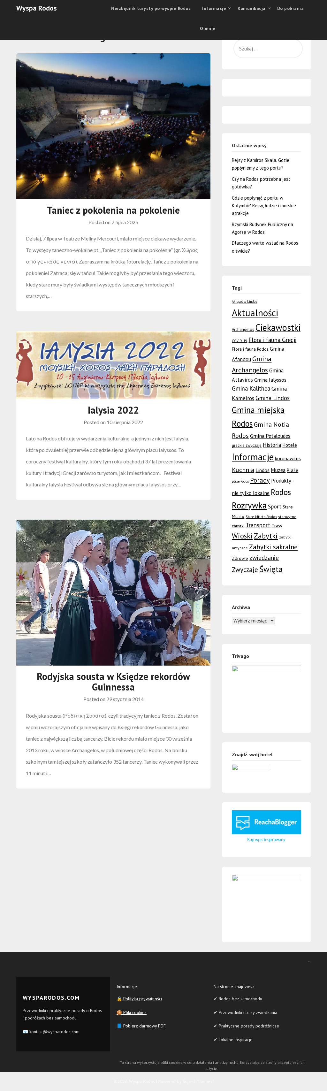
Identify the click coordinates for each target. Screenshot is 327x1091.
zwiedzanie (264, 557)
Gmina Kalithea (251, 388)
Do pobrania (290, 8)
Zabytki (266, 535)
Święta (271, 569)
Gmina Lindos (272, 398)
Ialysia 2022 (113, 410)
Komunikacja (252, 8)
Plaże (292, 470)
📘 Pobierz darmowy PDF (141, 1026)
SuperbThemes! (198, 1081)
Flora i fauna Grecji (272, 340)
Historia (272, 444)
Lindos (262, 470)
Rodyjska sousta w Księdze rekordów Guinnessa (113, 681)
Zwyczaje (245, 569)
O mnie (208, 28)
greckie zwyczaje (247, 445)
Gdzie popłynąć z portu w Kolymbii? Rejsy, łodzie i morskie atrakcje (264, 206)
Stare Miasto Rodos (261, 516)
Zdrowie (240, 558)
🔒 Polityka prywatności (139, 999)
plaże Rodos (240, 481)
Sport (274, 506)
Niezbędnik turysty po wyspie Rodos (151, 8)
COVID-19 (239, 341)
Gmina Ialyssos (270, 380)
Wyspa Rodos (36, 8)
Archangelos (243, 329)
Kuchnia (243, 470)
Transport (258, 525)
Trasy (277, 526)
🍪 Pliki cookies (132, 1012)
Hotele (289, 445)
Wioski (242, 535)
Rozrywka (249, 505)
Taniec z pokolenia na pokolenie (113, 210)
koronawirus (288, 458)
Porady (260, 480)
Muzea (278, 470)
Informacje (253, 457)
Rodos (281, 492)
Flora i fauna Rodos (250, 349)
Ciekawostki (277, 327)
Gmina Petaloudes (270, 435)
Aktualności (255, 313)
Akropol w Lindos (244, 301)
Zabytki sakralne (273, 547)
